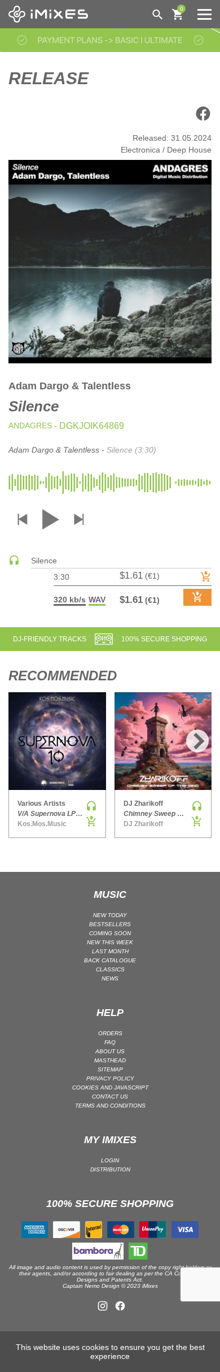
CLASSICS (110, 969)
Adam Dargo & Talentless (69, 386)
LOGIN (110, 1160)
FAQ (110, 1042)
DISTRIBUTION (110, 1169)
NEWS (110, 978)
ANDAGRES (30, 425)
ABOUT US (110, 1051)
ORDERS (110, 1033)
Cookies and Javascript (110, 1087)
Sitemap (110, 1069)
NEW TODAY (110, 915)
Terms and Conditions (110, 1105)
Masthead (110, 1060)
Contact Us (110, 1096)
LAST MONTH (110, 951)
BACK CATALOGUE (110, 960)
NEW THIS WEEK (110, 942)
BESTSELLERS (110, 924)
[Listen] (14, 562)
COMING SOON (110, 933)
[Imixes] (51, 14)
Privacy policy (110, 1078)
